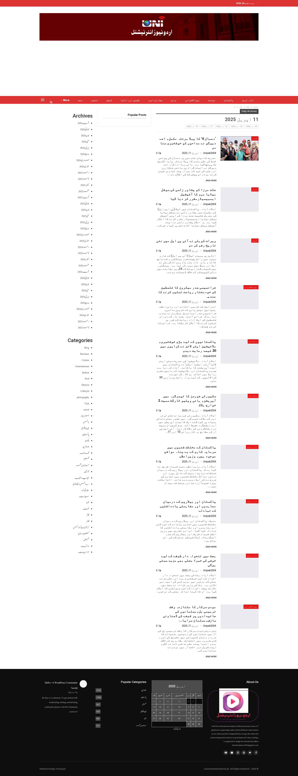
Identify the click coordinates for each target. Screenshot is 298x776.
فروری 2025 (82, 235)
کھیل (109, 100)
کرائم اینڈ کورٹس (81, 527)
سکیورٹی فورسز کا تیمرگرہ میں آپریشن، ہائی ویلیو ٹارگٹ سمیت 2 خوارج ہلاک (187, 400)
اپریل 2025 (84, 222)
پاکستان (228, 100)
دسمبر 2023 (83, 321)
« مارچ (179, 729)
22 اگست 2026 (221, 126)
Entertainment (82, 366)
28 (199, 724)
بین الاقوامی (192, 100)
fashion (85, 373)
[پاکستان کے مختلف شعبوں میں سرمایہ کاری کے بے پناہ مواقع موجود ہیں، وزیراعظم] (240, 457)
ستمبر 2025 (83, 191)
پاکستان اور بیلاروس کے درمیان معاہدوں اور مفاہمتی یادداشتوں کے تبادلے (188, 506)
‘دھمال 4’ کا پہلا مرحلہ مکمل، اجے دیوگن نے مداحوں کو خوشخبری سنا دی (188, 143)
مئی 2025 (85, 216)
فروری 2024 (82, 309)
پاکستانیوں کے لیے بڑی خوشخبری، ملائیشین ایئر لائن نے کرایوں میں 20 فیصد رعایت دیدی (187, 346)
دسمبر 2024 (83, 247)
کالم (88, 515)
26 (160, 718)
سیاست (211, 100)
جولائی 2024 (84, 278)
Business (84, 354)
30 (189, 724)
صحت (80, 100)
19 (160, 712)
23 (189, 718)
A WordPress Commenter (64, 683)
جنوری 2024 (84, 315)
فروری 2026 (82, 160)
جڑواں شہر (82, 465)
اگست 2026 (83, 123)
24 (179, 718)
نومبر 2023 (83, 328)
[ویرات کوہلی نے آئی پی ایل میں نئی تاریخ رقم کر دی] (240, 250)
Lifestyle (85, 391)
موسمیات (83, 552)
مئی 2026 (85, 142)
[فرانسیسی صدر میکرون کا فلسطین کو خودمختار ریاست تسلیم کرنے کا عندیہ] (240, 297)
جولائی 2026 (84, 129)
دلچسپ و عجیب (81, 478)
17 (179, 712)
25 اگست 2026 (251, 126)
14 (199, 712)
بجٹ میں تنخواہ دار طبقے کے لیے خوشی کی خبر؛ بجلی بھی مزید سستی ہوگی (187, 560)
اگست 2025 (83, 197)
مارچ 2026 (84, 154)
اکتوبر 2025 (85, 185)
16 (189, 712)
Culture (85, 360)
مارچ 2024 (84, 303)
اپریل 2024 (84, 297)
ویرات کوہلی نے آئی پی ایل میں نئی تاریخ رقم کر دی (186, 242)
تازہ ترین (248, 100)
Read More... (210, 180)
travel (86, 410)
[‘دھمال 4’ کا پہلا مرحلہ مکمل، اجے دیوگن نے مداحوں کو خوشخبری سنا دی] (240, 148)
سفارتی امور (155, 100)
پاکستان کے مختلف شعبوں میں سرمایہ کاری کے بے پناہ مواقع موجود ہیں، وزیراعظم (190, 451)
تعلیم (94, 100)
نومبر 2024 (83, 253)
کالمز (87, 521)
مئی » (175, 729)
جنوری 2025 (84, 241)
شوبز (254, 138)
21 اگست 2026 (207, 126)
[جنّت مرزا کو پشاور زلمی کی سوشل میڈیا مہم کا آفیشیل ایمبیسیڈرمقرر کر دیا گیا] (240, 199)
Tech (86, 403)
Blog (86, 348)
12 (160, 707)
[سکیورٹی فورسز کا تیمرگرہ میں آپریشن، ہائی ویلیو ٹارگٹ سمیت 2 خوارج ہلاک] (240, 406)
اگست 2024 (83, 272)
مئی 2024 (85, 291)
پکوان (87, 441)
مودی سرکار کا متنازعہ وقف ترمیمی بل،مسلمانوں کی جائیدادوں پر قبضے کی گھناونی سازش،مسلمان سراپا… (189, 613)
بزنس (174, 100)
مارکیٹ (85, 546)
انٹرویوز (85, 416)
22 (193, 718)
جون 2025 (85, 210)
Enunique (61, 769)
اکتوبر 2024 (85, 259)
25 (168, 718)
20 (154, 712)
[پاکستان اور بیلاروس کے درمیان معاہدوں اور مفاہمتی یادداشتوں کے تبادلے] (240, 511)
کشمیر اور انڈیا (130, 100)
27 (154, 718)
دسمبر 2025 (83, 173)
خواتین (86, 472)
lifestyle (85, 385)
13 (154, 707)
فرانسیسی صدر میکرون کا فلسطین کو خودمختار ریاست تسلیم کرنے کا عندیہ (187, 292)
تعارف (84, 453)
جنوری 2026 (84, 167)
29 (193, 724)
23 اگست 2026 (236, 126)
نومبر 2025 (83, 179)
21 (199, 718)
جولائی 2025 (84, 204)
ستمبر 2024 (83, 266)
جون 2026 (85, 136)
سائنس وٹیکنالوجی (81, 484)
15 (193, 712)
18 (168, 712)
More (66, 100)
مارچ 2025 (84, 229)
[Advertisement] (149, 66)
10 (179, 707)
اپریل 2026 (84, 148)
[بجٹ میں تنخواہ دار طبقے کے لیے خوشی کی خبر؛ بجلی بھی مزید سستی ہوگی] (240, 566)
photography (83, 397)
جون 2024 (85, 284)
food (87, 379)
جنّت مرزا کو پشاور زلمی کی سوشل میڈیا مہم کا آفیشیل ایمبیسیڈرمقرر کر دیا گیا (188, 194)
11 (168, 707)
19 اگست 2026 (192, 126)
